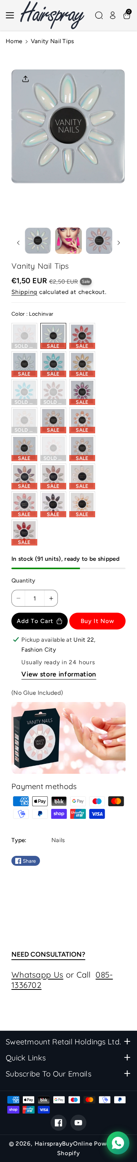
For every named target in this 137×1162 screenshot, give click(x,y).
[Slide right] (119, 242)
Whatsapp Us (37, 975)
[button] (12, 15)
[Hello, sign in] (112, 15)
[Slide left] (18, 242)
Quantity (23, 580)
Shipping (24, 291)
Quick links (26, 1057)
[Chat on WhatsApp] (118, 1142)
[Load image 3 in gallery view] (99, 241)
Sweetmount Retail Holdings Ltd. (63, 1041)
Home (14, 41)
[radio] (24, 336)
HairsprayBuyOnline (63, 1143)
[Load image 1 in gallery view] (38, 241)
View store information (58, 674)
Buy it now (97, 621)
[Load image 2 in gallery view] (68, 241)
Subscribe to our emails (48, 1073)
